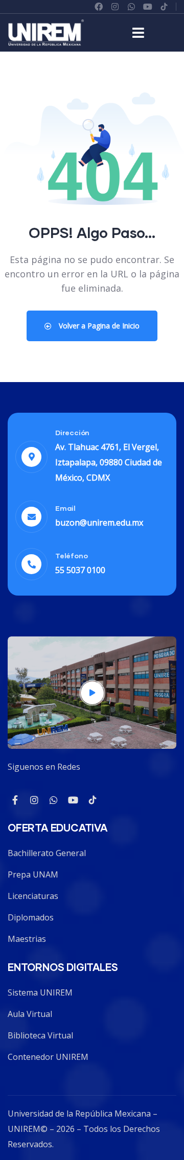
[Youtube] (73, 800)
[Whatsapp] (131, 7)
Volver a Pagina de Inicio (98, 325)
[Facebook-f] (15, 800)
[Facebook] (99, 7)
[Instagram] (115, 7)
